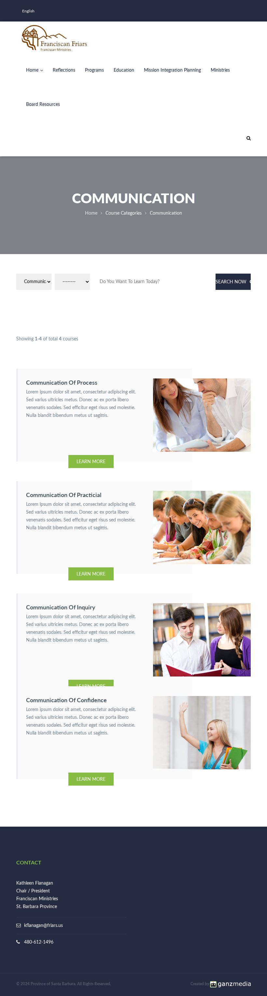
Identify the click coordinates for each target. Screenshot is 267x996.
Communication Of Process (61, 382)
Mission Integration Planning (172, 70)
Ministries (220, 70)
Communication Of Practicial (63, 494)
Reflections (64, 70)
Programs (94, 70)
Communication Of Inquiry (60, 607)
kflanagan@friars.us (43, 925)
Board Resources (43, 104)
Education (124, 70)
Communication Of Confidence (66, 700)
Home (32, 70)
